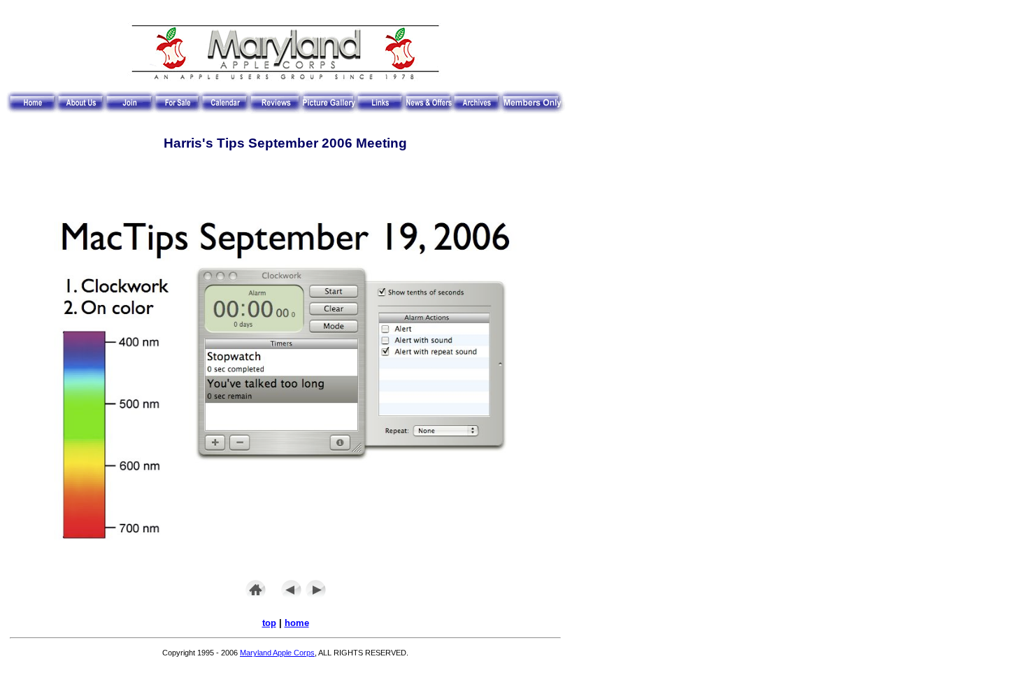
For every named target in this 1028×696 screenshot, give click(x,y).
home (297, 623)
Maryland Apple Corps (277, 652)
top (269, 623)
